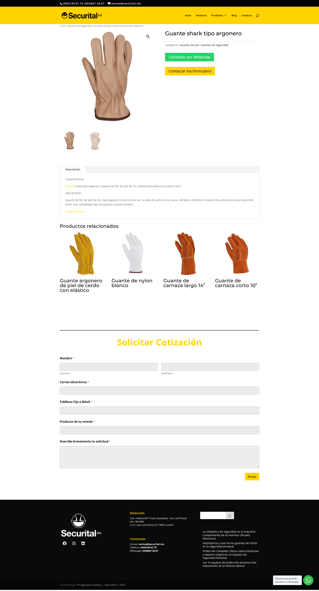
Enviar (252, 476)
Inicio (188, 15)
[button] (148, 36)
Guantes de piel (102, 26)
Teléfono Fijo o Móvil (76, 402)
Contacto (246, 15)
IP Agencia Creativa (89, 585)
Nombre (65, 373)
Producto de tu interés (77, 421)
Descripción (73, 169)
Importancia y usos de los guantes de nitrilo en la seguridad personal (230, 544)
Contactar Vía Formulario (190, 71)
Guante (70, 186)
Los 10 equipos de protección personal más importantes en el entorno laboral (229, 564)
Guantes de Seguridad (80, 26)
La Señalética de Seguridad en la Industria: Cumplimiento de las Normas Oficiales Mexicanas (229, 535)
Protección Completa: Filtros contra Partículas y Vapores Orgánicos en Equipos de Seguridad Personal (231, 554)
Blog (234, 15)
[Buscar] (230, 515)
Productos (217, 15)
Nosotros (201, 15)
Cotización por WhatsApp (189, 57)
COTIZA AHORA (75, 211)
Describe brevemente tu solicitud (85, 441)
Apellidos (167, 373)
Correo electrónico (74, 382)
